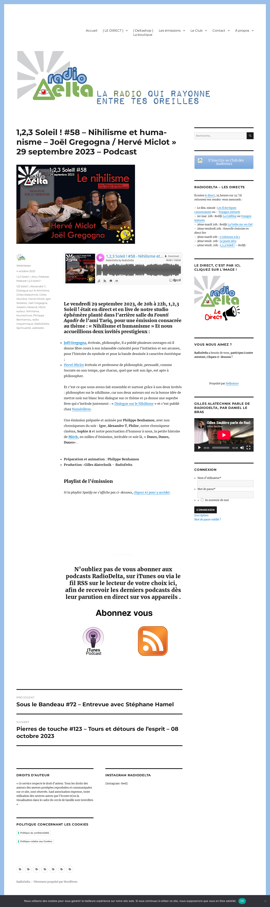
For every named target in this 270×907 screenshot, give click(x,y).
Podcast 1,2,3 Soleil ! (28, 280)
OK (242, 900)
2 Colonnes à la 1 (229, 237)
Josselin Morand (26, 307)
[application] (224, 435)
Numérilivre (81, 409)
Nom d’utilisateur (209, 478)
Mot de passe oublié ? (207, 519)
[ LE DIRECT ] (113, 30)
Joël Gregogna (75, 343)
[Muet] (242, 448)
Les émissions (170, 30)
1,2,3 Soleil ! (23, 276)
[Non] (265, 901)
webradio (38, 327)
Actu (34, 276)
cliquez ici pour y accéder (152, 492)
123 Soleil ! (22, 286)
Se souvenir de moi (217, 500)
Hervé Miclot (74, 365)
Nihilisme (32, 311)
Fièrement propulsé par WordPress (55, 881)
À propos (242, 30)
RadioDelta (41, 323)
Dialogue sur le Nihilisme (134, 404)
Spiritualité (23, 327)
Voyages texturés (229, 212)
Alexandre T (37, 286)
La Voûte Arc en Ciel (240, 224)
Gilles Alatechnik (27, 294)
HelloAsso (232, 383)
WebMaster (23, 265)
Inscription (201, 515)
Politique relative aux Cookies (36, 841)
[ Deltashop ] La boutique (143, 33)
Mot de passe (206, 489)
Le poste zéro (228, 241)
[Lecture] (199, 448)
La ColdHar (230, 216)
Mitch (73, 437)
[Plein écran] (248, 448)
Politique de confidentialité (34, 832)
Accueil (91, 30)
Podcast (44, 276)
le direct (210, 195)
